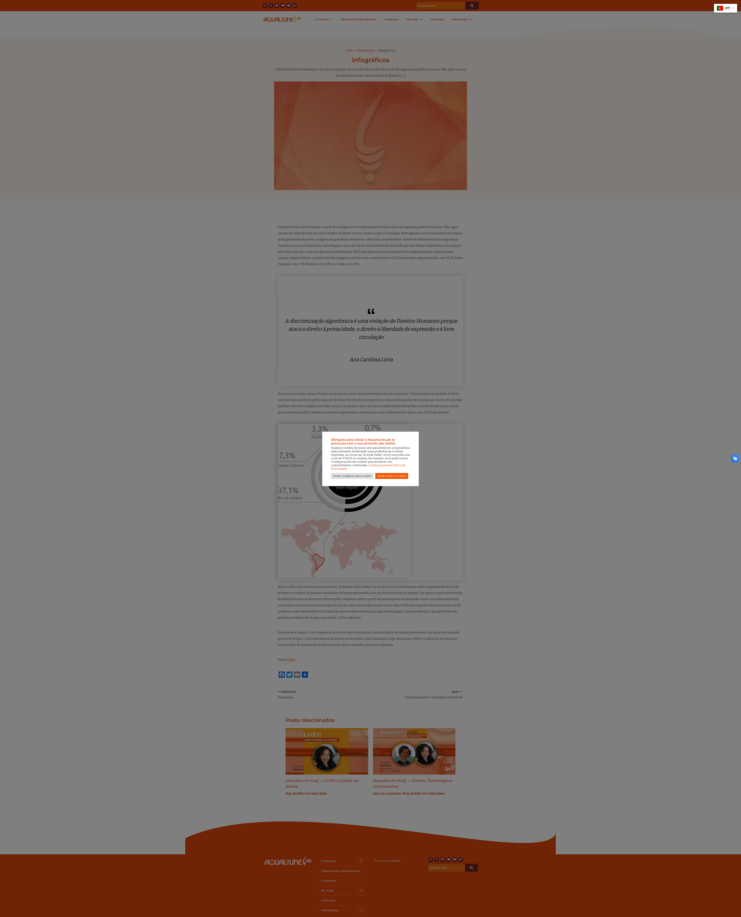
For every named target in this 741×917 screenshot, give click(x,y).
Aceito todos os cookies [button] (392, 476)
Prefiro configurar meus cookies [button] (352, 476)
